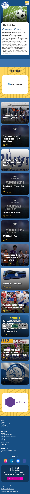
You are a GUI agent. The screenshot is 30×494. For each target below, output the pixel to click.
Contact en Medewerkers (7, 488)
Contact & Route (5, 427)
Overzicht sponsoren (6, 452)
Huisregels (4, 444)
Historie (3, 441)
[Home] (6, 3)
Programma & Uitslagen (7, 424)
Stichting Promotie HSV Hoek (8, 450)
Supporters (4, 425)
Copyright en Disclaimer (7, 486)
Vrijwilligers (4, 438)
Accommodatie (5, 442)
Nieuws (3, 422)
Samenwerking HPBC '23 (7, 434)
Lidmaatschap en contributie (8, 436)
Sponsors (3, 439)
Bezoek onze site (13, 478)
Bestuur (3, 433)
